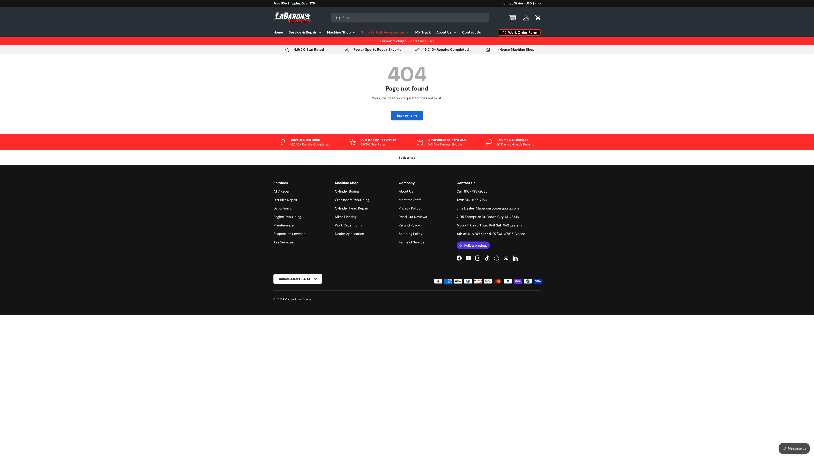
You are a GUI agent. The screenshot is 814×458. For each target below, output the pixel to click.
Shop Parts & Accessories (383, 32)
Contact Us (471, 32)
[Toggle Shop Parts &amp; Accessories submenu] (408, 32)
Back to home (407, 115)
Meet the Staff (410, 200)
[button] (513, 17)
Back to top (407, 157)
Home (278, 32)
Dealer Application (349, 234)
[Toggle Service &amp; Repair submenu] (319, 32)
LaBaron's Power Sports (297, 299)
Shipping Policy (410, 234)
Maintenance (283, 225)
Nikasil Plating (346, 217)
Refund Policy (409, 225)
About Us (444, 32)
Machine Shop (339, 32)
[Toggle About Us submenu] (454, 32)
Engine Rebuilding (287, 217)
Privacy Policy (409, 208)
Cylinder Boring (347, 191)
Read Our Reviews (413, 217)
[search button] (336, 18)
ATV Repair (282, 191)
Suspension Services (289, 234)
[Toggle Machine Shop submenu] (354, 32)
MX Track (423, 32)
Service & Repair (302, 32)
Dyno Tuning (283, 208)
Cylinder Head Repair (351, 208)
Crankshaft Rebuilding (352, 200)
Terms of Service (411, 242)
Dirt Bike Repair (285, 200)
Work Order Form (348, 225)
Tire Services (283, 242)
